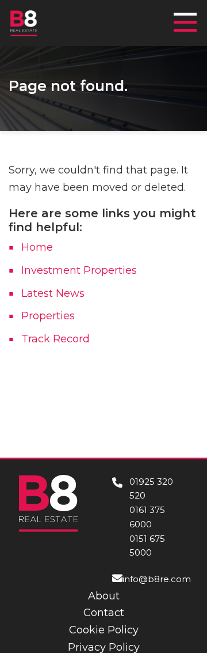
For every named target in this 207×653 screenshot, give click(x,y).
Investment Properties (79, 270)
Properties (48, 315)
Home (37, 247)
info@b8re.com (156, 578)
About (104, 596)
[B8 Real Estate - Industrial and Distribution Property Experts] (23, 22)
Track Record (55, 339)
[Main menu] (188, 17)
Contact (103, 612)
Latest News (53, 293)
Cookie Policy (104, 630)
